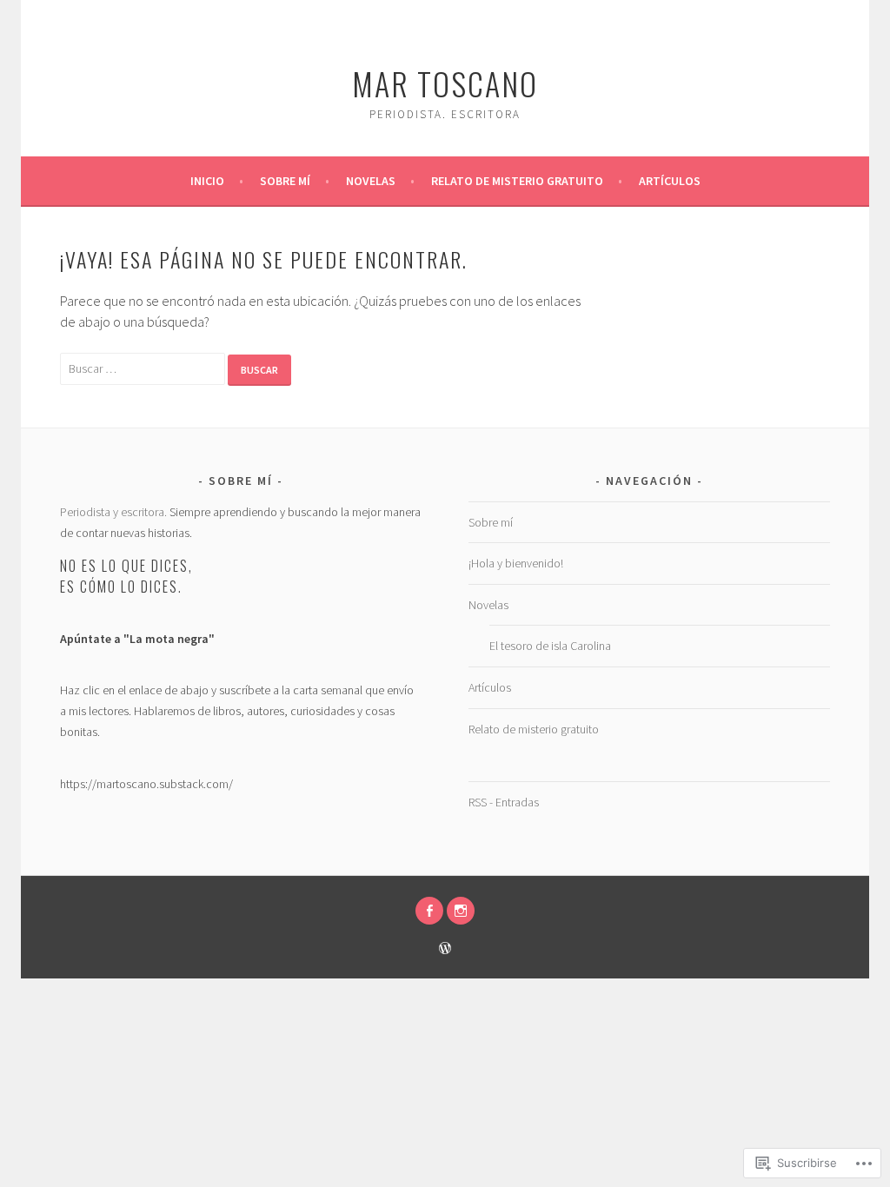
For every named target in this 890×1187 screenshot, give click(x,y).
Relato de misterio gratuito (517, 181)
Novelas (370, 181)
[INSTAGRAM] (461, 911)
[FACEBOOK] (429, 911)
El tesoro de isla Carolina (550, 645)
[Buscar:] (144, 367)
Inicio (207, 181)
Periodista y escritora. (113, 512)
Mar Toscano (445, 83)
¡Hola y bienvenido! (515, 563)
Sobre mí (285, 181)
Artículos (670, 181)
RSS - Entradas (503, 802)
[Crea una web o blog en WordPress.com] (445, 949)
